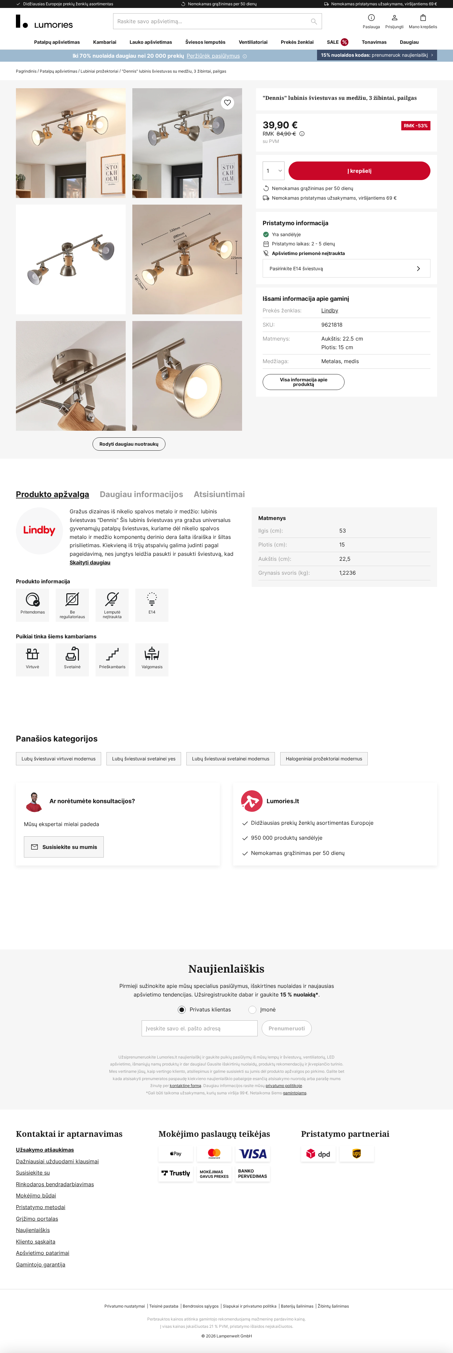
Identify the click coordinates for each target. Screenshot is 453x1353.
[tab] (52, 494)
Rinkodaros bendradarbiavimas (55, 1184)
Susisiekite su (33, 1172)
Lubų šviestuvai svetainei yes (143, 758)
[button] (71, 259)
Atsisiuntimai (219, 494)
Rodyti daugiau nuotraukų (129, 444)
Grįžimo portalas (37, 1218)
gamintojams (294, 1093)
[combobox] (217, 21)
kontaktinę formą (185, 1085)
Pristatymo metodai (40, 1207)
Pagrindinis (26, 71)
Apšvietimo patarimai (42, 1252)
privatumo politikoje (284, 1085)
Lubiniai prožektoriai (99, 71)
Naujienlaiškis (33, 1230)
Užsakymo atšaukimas (45, 1149)
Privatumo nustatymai (124, 1306)
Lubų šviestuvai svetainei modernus (230, 758)
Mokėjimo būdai (36, 1195)
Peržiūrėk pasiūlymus (213, 55)
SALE (333, 42)
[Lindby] (39, 530)
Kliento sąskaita (35, 1241)
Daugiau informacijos (141, 494)
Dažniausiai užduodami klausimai (57, 1161)
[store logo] (44, 21)
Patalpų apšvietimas (58, 71)
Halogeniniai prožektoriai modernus (324, 758)
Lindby (329, 310)
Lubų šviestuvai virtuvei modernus (59, 758)
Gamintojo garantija (40, 1264)
